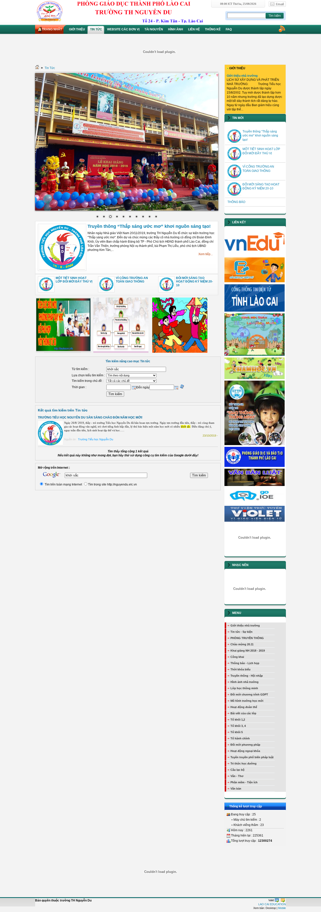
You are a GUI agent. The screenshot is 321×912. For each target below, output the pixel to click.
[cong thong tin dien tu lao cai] (254, 310)
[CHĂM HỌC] (254, 378)
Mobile (282, 907)
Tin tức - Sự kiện (241, 631)
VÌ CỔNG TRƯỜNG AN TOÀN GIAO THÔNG (132, 279)
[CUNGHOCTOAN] (254, 355)
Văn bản (235, 788)
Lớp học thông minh (244, 688)
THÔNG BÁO (236, 202)
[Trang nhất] (37, 68)
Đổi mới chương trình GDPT (249, 694)
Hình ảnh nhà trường (244, 681)
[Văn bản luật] (254, 485)
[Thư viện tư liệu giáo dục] (254, 522)
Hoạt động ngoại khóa (245, 750)
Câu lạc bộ (237, 769)
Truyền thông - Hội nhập (246, 675)
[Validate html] (277, 900)
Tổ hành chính (240, 738)
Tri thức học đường (243, 763)
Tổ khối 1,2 (237, 719)
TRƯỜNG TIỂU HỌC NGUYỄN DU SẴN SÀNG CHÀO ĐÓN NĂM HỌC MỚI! (90, 417)
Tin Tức (50, 68)
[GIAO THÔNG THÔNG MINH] (254, 444)
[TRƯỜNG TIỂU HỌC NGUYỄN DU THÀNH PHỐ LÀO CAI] (129, 11)
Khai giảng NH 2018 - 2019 (247, 650)
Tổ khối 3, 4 (238, 725)
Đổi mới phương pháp (245, 744)
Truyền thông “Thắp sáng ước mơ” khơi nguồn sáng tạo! (149, 226)
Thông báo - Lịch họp (244, 663)
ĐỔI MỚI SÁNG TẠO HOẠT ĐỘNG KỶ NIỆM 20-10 (194, 281)
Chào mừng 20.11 (242, 644)
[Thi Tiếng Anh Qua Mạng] (254, 503)
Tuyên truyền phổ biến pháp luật (252, 757)
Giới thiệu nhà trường (242, 76)
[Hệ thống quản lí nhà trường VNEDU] (254, 254)
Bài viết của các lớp (243, 713)
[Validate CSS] (283, 900)
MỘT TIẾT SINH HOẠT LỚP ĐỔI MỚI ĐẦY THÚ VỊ (74, 279)
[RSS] (282, 28)
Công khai (237, 656)
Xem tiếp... (205, 254)
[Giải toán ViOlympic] (254, 537)
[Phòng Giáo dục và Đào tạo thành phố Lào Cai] (254, 466)
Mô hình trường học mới (246, 700)
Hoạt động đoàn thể (243, 707)
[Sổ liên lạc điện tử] (254, 281)
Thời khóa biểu (240, 669)
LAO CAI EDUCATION (272, 904)
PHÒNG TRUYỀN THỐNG (247, 638)
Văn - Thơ (237, 776)
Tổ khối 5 (236, 732)
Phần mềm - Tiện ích (244, 782)
